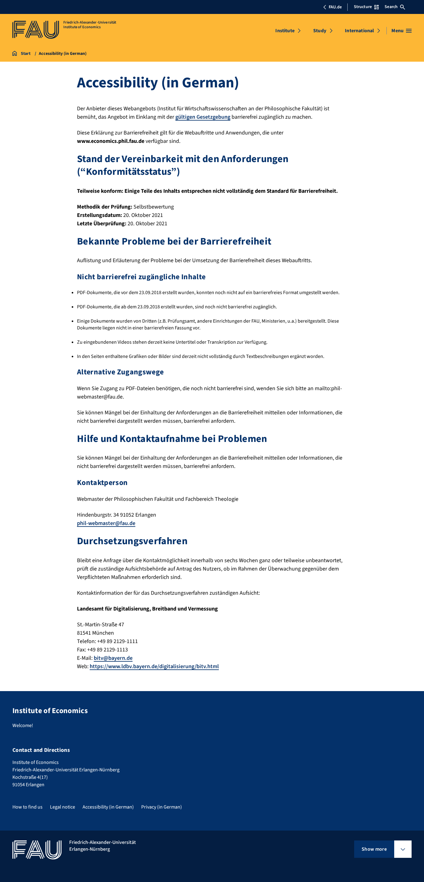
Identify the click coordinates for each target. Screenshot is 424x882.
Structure (363, 7)
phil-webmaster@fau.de (106, 523)
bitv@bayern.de (113, 658)
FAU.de (335, 7)
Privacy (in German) (161, 807)
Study (319, 30)
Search (391, 7)
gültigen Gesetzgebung (202, 117)
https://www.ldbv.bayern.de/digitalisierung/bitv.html (154, 666)
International (359, 30)
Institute (284, 30)
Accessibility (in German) (108, 807)
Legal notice (62, 807)
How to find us (27, 807)
